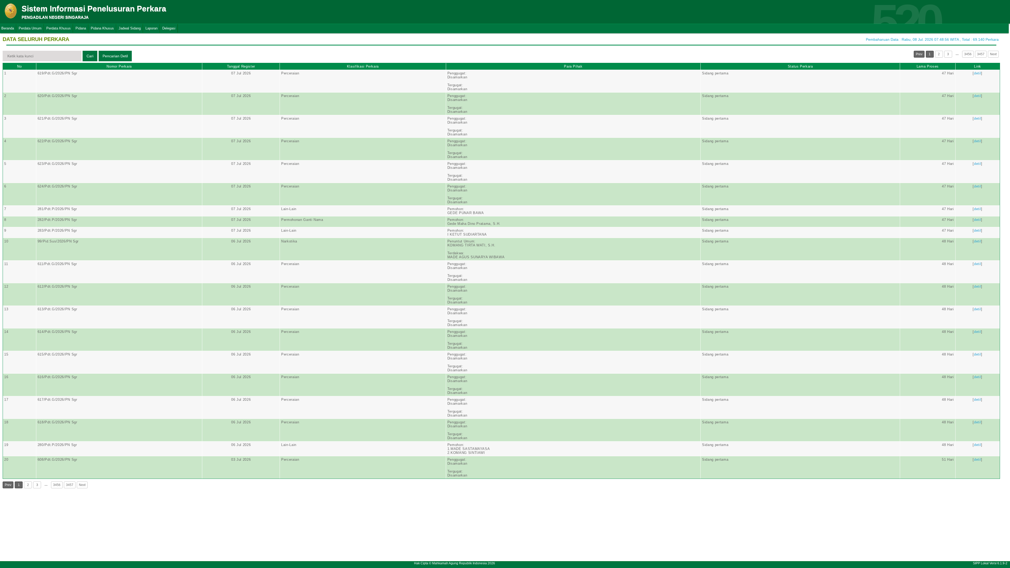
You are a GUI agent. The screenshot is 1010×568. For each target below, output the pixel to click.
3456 (968, 54)
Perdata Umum (30, 28)
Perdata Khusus (58, 28)
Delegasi (168, 28)
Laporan (151, 28)
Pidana (80, 28)
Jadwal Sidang (130, 28)
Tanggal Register (241, 66)
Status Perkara (800, 66)
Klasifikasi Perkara (363, 66)
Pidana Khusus (102, 28)
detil (977, 73)
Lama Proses (928, 66)
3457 (980, 54)
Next (993, 54)
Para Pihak (573, 66)
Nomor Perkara (119, 66)
